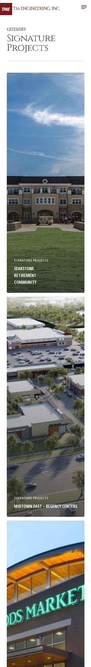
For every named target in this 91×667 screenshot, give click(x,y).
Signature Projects (31, 260)
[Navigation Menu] (84, 7)
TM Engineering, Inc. (36, 9)
